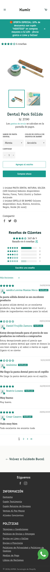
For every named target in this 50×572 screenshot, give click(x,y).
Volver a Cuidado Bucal (26, 459)
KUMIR (13, 569)
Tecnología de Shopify (26, 569)
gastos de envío (18, 123)
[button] (8, 43)
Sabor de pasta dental (10, 135)
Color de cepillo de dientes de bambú (34, 135)
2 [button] (23, 439)
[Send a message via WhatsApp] (43, 554)
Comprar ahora (24, 174)
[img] (7, 285)
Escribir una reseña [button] (25, 267)
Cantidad (7, 149)
